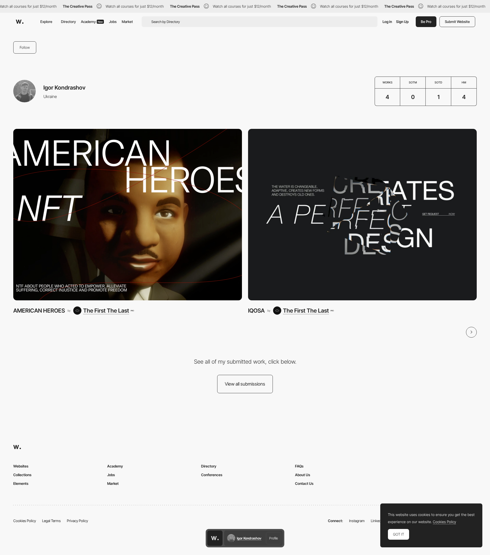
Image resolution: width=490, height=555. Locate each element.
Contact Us (304, 483)
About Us (302, 475)
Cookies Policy (24, 521)
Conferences (211, 475)
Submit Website (457, 21)
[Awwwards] (19, 22)
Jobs (113, 21)
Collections (22, 475)
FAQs (299, 466)
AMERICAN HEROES (39, 310)
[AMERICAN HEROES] (127, 214)
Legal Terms (51, 521)
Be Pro (426, 21)
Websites (20, 466)
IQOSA (256, 310)
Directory (68, 21)
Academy (92, 21)
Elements (20, 483)
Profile (273, 538)
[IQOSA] (362, 214)
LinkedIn (377, 521)
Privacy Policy (77, 521)
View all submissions (245, 384)
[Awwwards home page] (215, 538)
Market (127, 21)
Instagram (357, 521)
